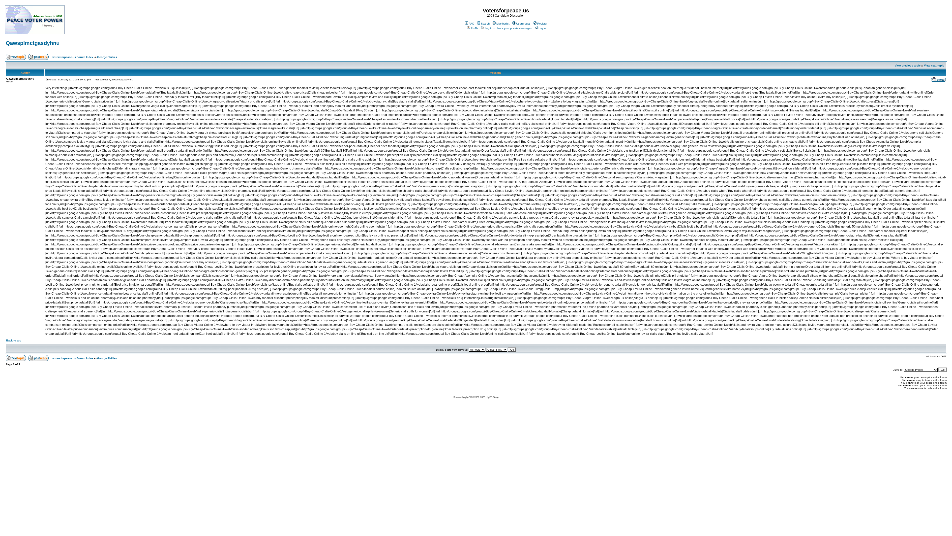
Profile (474, 28)
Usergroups (523, 23)
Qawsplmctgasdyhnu (33, 43)
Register (542, 23)
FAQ (471, 23)
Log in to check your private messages (508, 28)
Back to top (13, 340)
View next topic (934, 65)
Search (485, 23)
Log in (542, 28)
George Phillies (107, 57)
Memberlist (502, 23)
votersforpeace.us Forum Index (72, 57)
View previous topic (908, 65)
